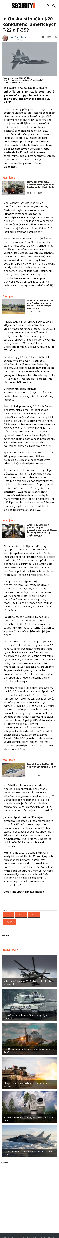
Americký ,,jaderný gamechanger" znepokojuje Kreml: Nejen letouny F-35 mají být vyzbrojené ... (42, 529)
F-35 (34, 914)
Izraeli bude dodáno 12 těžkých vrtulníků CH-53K (41, 765)
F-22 (21, 914)
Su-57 (9, 921)
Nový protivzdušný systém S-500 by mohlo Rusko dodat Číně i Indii (40, 184)
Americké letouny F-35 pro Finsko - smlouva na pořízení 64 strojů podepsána (40, 304)
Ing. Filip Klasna (18, 36)
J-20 (8, 914)
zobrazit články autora (19, 40)
